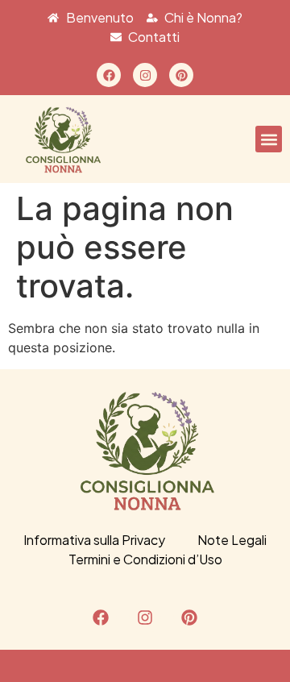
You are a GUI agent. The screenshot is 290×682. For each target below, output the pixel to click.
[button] (268, 139)
